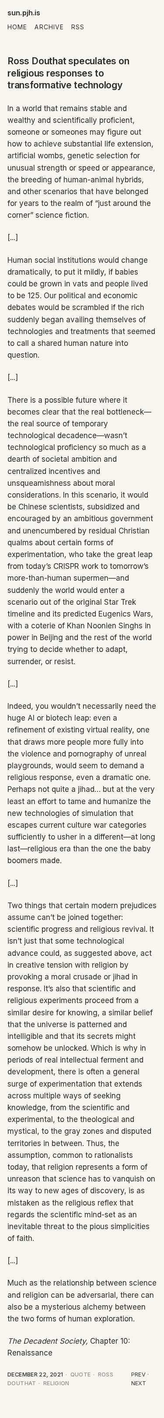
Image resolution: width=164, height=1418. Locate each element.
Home (17, 27)
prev (138, 1374)
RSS (77, 27)
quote (80, 1374)
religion (56, 1383)
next (139, 1383)
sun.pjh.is (24, 12)
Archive (49, 27)
